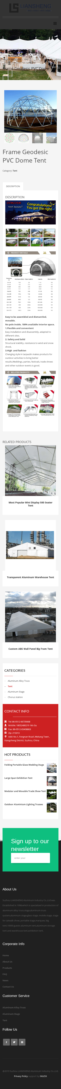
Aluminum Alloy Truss (19, 680)
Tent (15, 170)
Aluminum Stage (16, 691)
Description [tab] (13, 186)
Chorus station (15, 697)
